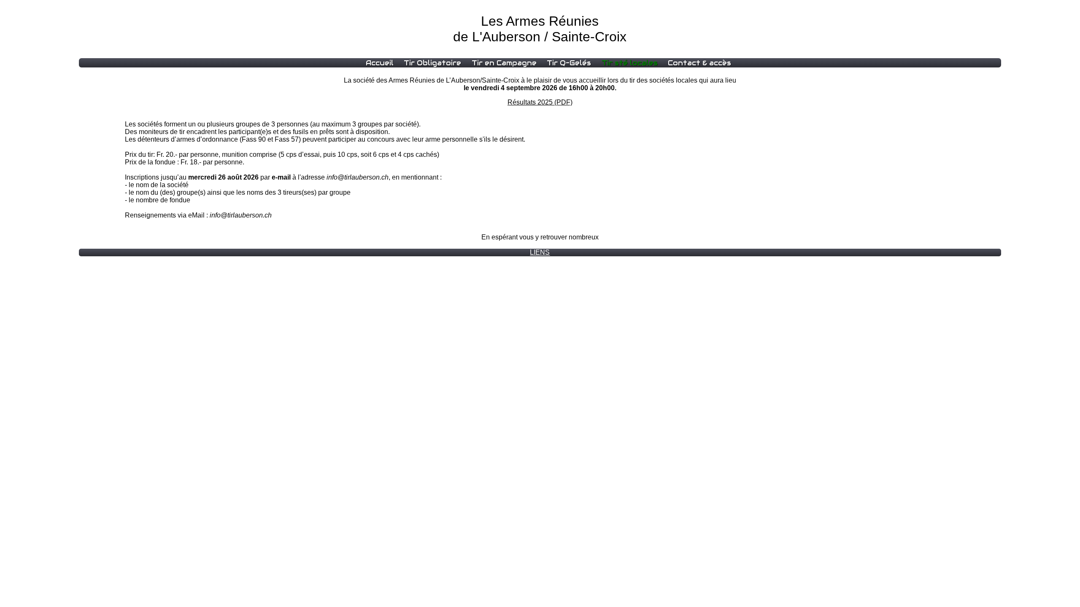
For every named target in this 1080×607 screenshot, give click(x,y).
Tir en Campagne (504, 63)
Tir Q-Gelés (569, 63)
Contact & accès (699, 63)
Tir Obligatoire (432, 63)
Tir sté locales (630, 63)
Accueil (380, 63)
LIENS (540, 252)
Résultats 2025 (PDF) (540, 102)
